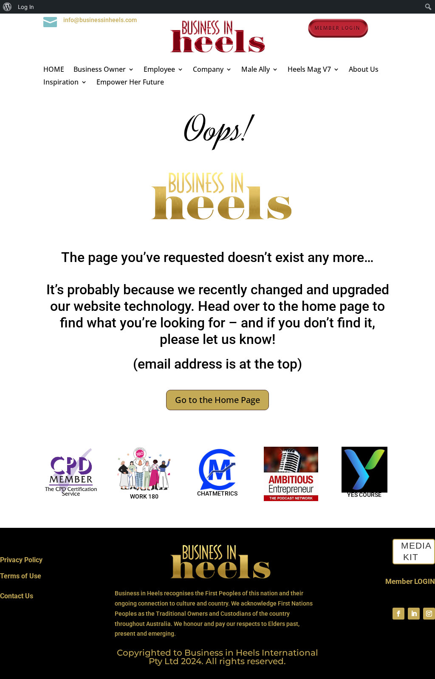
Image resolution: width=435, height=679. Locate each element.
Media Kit (416, 551)
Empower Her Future (130, 83)
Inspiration (61, 83)
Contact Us (16, 596)
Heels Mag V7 (309, 70)
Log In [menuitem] (26, 6)
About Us (364, 70)
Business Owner (99, 70)
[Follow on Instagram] (429, 614)
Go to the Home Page (217, 400)
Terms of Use (20, 576)
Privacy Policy (21, 560)
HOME (53, 70)
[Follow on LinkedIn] (414, 614)
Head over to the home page (283, 306)
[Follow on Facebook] (398, 614)
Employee (159, 70)
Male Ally (255, 70)
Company (208, 70)
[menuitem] (7, 7)
